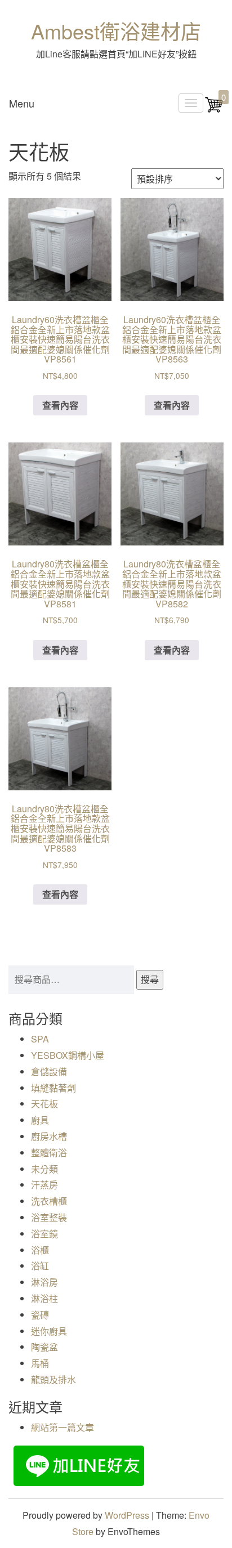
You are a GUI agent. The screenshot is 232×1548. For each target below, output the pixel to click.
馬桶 (40, 1363)
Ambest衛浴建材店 (116, 30)
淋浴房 (44, 1282)
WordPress (127, 1515)
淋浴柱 (44, 1298)
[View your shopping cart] (214, 110)
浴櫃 (40, 1249)
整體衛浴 (49, 1152)
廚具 (40, 1119)
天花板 (44, 1103)
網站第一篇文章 (62, 1427)
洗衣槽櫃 (49, 1200)
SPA (40, 1038)
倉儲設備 (49, 1071)
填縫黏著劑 (53, 1087)
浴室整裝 (49, 1217)
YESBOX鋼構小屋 (67, 1055)
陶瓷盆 (44, 1346)
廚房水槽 (49, 1136)
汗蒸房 (44, 1184)
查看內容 (60, 405)
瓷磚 (40, 1314)
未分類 (44, 1168)
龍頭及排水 (53, 1379)
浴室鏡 (44, 1233)
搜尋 (150, 979)
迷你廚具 (49, 1331)
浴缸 (40, 1265)
